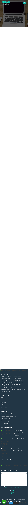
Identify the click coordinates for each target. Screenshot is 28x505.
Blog (2, 404)
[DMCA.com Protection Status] (14, 503)
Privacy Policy (9, 501)
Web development (6, 413)
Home (2, 397)
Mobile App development (8, 416)
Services (3, 402)
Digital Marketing (6, 418)
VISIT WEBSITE (14, 222)
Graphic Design (5, 421)
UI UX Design (4, 423)
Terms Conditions (18, 501)
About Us (3, 400)
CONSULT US (14, 23)
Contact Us (4, 407)
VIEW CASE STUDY (14, 82)
